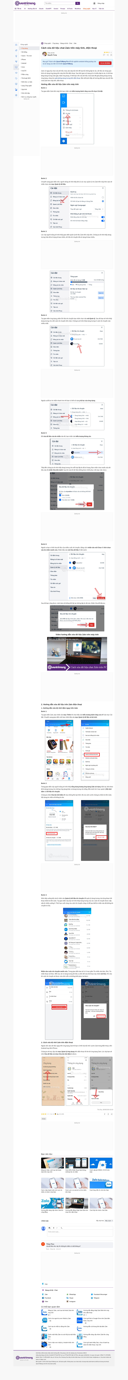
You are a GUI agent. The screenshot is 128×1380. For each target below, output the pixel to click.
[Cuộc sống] (16, 89)
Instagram (72, 1301)
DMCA (85, 1353)
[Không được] (104, 52)
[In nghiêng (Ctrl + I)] (57, 1227)
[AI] (16, 45)
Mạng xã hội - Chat (66, 43)
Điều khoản (45, 1353)
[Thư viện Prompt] (16, 50)
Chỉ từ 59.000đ (105, 63)
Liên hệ (68, 1353)
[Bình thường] (108, 52)
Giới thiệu (38, 1353)
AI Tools (70, 8)
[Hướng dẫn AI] (16, 56)
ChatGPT (48, 8)
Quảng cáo (74, 1353)
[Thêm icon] (49, 1227)
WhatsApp (72, 1294)
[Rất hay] (111, 52)
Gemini (56, 8)
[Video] (16, 84)
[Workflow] (16, 61)
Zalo (75, 43)
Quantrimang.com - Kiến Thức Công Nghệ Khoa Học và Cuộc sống (26, 3)
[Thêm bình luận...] (80, 1233)
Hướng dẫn (56, 1353)
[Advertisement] (64, 27)
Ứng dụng (55, 43)
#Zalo (43, 1119)
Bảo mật (50, 1353)
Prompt (62, 8)
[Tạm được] (106, 52)
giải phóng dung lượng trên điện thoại (67, 78)
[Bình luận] (104, 55)
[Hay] (109, 52)
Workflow (78, 8)
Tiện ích (101, 8)
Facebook (48, 1298)
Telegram (96, 1298)
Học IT (94, 8)
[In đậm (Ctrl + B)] (53, 1227)
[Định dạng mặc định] (61, 1227)
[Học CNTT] (16, 73)
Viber (46, 1301)
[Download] (16, 78)
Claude (41, 8)
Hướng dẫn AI (32, 8)
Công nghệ (86, 8)
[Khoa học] (16, 95)
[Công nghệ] (16, 67)
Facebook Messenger (100, 1294)
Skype (71, 1298)
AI (25, 8)
